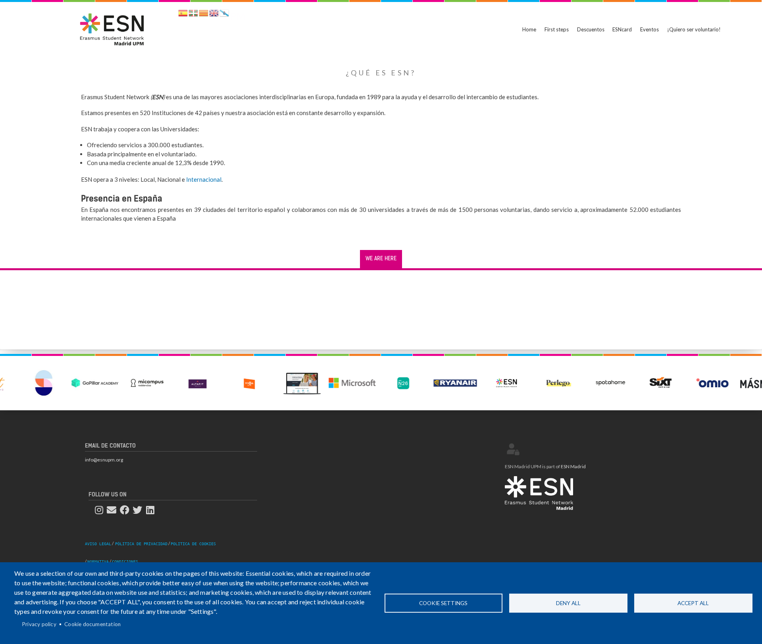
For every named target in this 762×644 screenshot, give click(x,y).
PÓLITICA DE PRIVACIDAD (141, 544)
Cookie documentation (92, 624)
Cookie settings (443, 603)
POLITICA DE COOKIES (193, 544)
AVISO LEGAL (98, 544)
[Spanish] (183, 14)
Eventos (649, 29)
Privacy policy (39, 624)
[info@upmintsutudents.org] (114, 510)
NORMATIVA (98, 561)
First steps (557, 29)
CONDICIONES (125, 561)
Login (513, 449)
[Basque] (193, 14)
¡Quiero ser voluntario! (694, 29)
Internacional (203, 179)
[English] (214, 14)
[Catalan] (203, 14)
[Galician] (224, 14)
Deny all (568, 603)
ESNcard (622, 29)
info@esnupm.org (104, 460)
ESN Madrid (573, 466)
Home (529, 29)
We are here (381, 259)
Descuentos (590, 29)
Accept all (693, 603)
